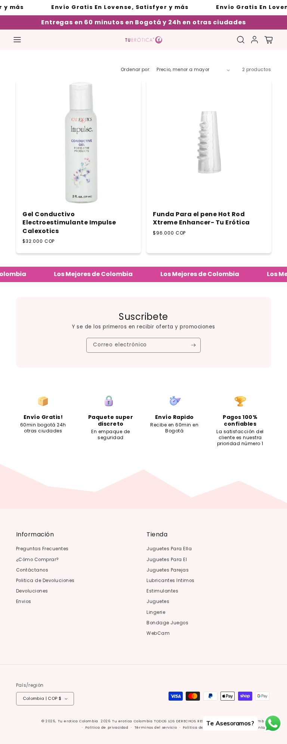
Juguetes (157, 601)
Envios (23, 601)
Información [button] (35, 534)
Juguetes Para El (166, 560)
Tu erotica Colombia (78, 721)
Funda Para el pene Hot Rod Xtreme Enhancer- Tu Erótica (201, 218)
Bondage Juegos (167, 623)
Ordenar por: (135, 70)
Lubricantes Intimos (170, 581)
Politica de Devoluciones (45, 581)
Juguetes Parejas (167, 570)
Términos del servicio (156, 727)
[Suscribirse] (193, 345)
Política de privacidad (106, 727)
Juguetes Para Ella (169, 549)
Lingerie (155, 612)
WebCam (158, 633)
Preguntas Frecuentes (42, 549)
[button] (17, 39)
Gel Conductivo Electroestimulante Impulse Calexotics (69, 222)
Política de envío (199, 727)
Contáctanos (32, 570)
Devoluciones (32, 591)
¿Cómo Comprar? (37, 560)
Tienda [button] (156, 534)
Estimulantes (162, 591)
